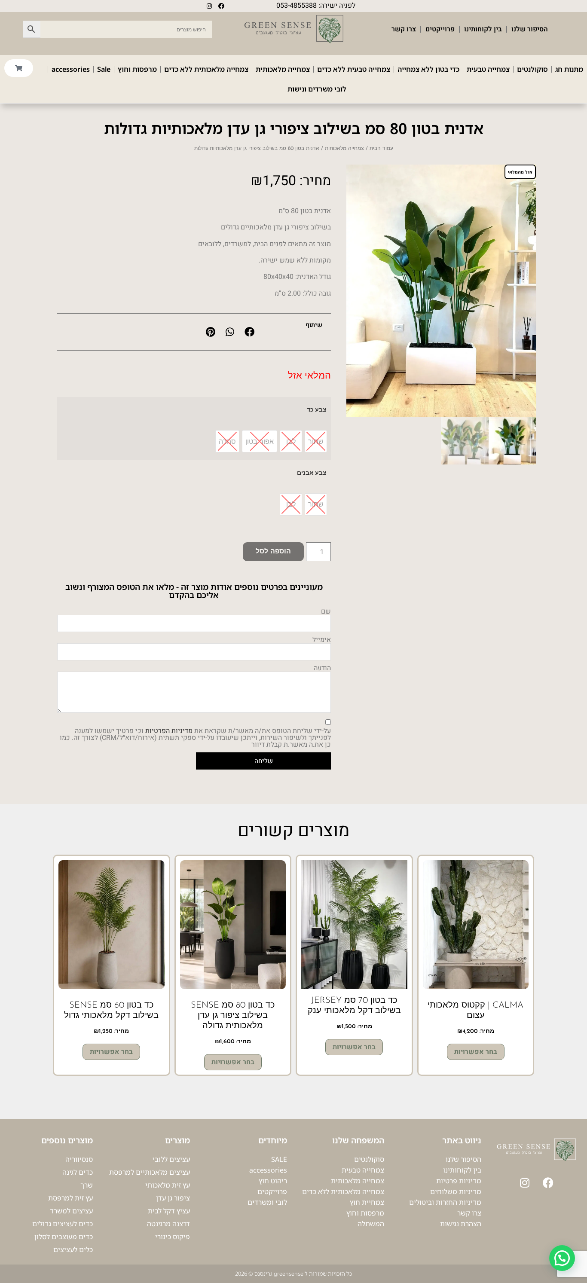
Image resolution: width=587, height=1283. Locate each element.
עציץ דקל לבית (169, 1211)
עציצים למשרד (71, 1211)
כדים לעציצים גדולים (62, 1223)
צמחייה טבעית (488, 69)
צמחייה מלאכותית (283, 69)
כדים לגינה (77, 1172)
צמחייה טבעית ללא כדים (353, 69)
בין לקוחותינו (483, 29)
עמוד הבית (381, 148)
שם (326, 611)
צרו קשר (403, 29)
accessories (71, 69)
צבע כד (317, 409)
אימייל (321, 639)
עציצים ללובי (171, 1159)
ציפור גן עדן (173, 1198)
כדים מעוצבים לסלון (63, 1236)
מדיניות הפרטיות (169, 731)
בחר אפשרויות (475, 1052)
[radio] (316, 441)
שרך (86, 1185)
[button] (249, 332)
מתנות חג (569, 69)
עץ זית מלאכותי (167, 1185)
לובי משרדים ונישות (316, 89)
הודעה (322, 668)
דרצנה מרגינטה (168, 1223)
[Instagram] (209, 6)
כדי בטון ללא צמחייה (428, 69)
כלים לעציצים (73, 1249)
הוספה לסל (273, 551)
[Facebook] (221, 6)
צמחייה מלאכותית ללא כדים (206, 69)
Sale (103, 69)
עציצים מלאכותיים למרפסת (149, 1172)
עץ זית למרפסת (70, 1198)
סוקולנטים (532, 69)
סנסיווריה (79, 1159)
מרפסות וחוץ (137, 69)
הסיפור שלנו (529, 29)
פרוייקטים (440, 29)
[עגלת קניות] (18, 68)
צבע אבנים (312, 473)
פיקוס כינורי (172, 1236)
